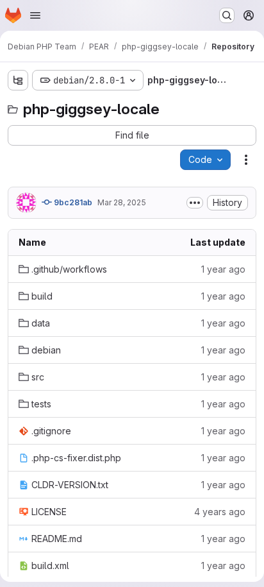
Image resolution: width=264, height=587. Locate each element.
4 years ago (219, 511)
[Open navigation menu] (35, 15)
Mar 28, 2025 (121, 202)
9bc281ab (72, 202)
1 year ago (223, 269)
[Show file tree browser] (18, 80)
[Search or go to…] (227, 15)
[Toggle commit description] (194, 202)
